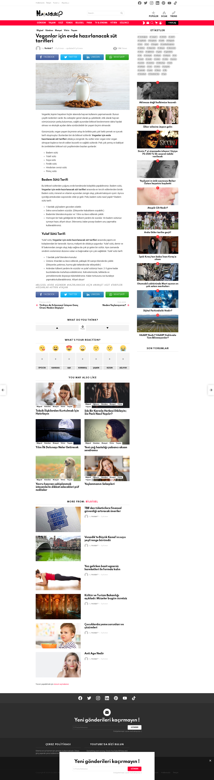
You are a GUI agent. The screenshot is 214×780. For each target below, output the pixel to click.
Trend (173, 16)
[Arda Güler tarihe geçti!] (157, 220)
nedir (149, 59)
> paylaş (172, 23)
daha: (142, 48)
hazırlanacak (76, 285)
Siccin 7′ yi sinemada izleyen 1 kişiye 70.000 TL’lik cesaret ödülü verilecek (158, 154)
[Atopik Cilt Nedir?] (157, 196)
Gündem (41, 23)
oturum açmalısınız (61, 684)
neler (158, 59)
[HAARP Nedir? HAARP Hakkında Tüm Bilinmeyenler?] (157, 323)
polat (142, 63)
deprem (152, 48)
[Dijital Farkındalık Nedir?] (157, 299)
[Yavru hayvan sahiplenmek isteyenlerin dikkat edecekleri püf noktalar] (58, 468)
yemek (142, 70)
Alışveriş (64, 3)
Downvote (107, 328)
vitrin (54, 288)
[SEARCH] (152, 22)
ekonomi (172, 48)
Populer (153, 16)
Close (210, 760)
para (174, 59)
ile (140, 55)
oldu (166, 59)
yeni (150, 70)
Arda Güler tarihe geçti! (157, 232)
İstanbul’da (154, 74)
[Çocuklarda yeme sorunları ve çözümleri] (58, 635)
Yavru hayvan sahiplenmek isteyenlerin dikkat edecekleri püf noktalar (57, 487)
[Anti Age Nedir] (58, 664)
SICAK (164, 16)
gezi (159, 52)
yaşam (64, 288)
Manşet (56, 406)
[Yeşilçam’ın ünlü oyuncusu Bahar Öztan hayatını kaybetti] (157, 169)
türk (170, 63)
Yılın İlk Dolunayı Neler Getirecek (57, 447)
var (150, 66)
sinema (151, 63)
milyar (158, 55)
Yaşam (52, 23)
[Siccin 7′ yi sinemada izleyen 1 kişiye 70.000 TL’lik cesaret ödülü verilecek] (157, 139)
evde (51, 285)
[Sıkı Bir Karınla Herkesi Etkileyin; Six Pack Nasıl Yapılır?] (107, 395)
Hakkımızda (40, 3)
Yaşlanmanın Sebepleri (99, 484)
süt (108, 285)
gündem (61, 285)
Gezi (60, 23)
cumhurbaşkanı (168, 44)
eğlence (150, 52)
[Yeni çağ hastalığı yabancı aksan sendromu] (107, 431)
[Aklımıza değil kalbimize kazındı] (157, 91)
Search (121, 13)
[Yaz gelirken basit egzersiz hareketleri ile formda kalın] (58, 577)
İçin (90, 285)
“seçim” (154, 37)
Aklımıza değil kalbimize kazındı (157, 102)
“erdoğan (143, 37)
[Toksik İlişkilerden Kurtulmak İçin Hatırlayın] (58, 395)
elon (141, 52)
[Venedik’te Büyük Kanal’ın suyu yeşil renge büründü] (58, 548)
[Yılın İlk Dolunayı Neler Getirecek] (58, 431)
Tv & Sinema (101, 23)
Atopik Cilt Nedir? (157, 208)
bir (147, 44)
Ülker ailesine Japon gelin (157, 127)
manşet (98, 285)
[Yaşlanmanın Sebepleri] (107, 468)
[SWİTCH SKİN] (143, 22)
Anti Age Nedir (94, 653)
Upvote (57, 328)
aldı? (172, 37)
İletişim (48, 3)
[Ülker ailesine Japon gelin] (157, 115)
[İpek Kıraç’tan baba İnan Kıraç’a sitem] (157, 245)
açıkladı (143, 40)
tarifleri (117, 285)
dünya (161, 48)
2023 (163, 37)
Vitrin (113, 23)
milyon (167, 55)
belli (162, 40)
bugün (155, 44)
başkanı (153, 40)
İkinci (158, 70)
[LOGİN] (160, 22)
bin (141, 44)
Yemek (69, 23)
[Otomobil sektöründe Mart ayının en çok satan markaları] (157, 272)
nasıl (141, 59)
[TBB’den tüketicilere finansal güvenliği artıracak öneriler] (58, 519)
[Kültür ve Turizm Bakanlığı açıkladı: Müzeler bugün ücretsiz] (58, 606)
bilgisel (41, 285)
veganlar (43, 288)
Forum (55, 3)
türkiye (142, 66)
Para (89, 23)
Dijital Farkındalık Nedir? (157, 311)
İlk (165, 70)
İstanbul (143, 74)
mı (175, 55)
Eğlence (124, 23)
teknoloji (161, 63)
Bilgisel (80, 23)
